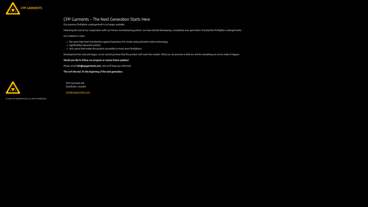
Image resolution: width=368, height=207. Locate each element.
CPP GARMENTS (31, 8)
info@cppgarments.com (78, 92)
